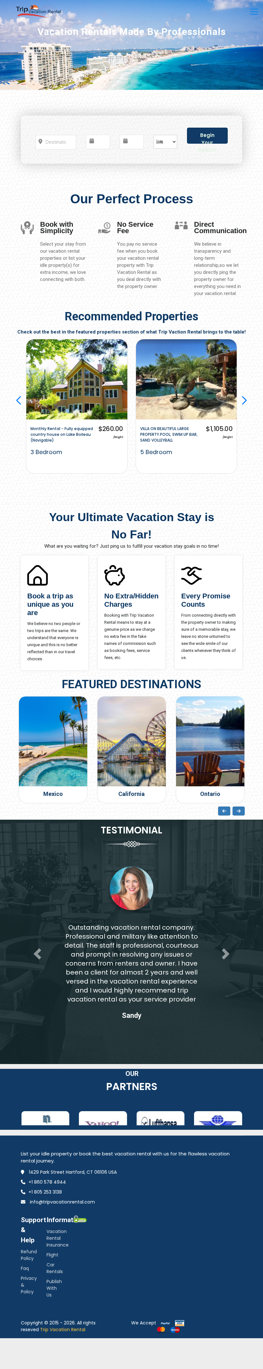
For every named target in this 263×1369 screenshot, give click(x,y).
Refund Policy (29, 1255)
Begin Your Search (207, 138)
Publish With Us (54, 1288)
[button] (243, 400)
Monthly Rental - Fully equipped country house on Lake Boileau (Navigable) (61, 434)
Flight (52, 1255)
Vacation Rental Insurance (58, 1238)
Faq (25, 1268)
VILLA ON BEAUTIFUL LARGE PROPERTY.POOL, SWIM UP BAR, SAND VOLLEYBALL (169, 434)
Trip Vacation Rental (62, 1329)
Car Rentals (55, 1268)
